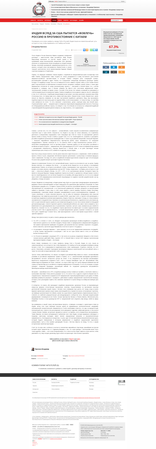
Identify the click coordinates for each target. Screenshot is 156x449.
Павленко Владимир (42, 349)
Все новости (39, 29)
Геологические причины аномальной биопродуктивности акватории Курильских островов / (87, 9)
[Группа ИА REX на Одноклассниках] (121, 67)
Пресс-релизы (35, 24)
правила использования (56, 438)
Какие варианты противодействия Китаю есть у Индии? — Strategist (58, 124)
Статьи (54, 20)
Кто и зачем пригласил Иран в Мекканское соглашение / (75, 7)
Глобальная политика (42, 358)
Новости (33, 20)
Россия (34, 382)
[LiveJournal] (106, 72)
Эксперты (40, 20)
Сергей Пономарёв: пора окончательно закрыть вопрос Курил (70, 5)
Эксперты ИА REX (56, 382)
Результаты (121, 53)
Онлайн (81, 20)
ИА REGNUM (40, 356)
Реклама (91, 389)
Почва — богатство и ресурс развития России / (71, 12)
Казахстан (35, 392)
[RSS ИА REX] (121, 72)
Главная (34, 29)
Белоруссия (35, 389)
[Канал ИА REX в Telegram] (114, 67)
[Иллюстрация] (86, 62)
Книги (60, 20)
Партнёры (91, 385)
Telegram (42, 24)
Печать (68, 50)
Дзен (79, 339)
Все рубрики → (67, 24)
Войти (122, 1)
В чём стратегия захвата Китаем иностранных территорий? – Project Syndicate (60, 119)
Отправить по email (77, 50)
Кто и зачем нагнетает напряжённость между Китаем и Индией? (56, 122)
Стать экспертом (55, 389)
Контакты (91, 382)
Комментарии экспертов (57, 385)
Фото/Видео (73, 20)
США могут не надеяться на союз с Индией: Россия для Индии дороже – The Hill (60, 117)
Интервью (47, 20)
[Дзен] (114, 72)
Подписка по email (74, 382)
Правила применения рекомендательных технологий (87, 397)
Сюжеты (65, 20)
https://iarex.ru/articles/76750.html (76, 356)
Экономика (53, 24)
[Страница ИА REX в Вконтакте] (106, 67)
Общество (59, 24)
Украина (35, 385)
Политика (47, 24)
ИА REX (40, 438)
